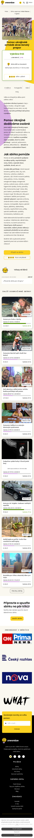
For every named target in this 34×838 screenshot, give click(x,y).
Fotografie (18, 88)
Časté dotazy (17, 784)
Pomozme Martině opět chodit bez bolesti (14, 354)
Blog (17, 791)
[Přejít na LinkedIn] (23, 756)
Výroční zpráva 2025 (17, 806)
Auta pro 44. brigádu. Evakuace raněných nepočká (17, 504)
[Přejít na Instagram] (15, 756)
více (17, 825)
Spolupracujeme (17, 809)
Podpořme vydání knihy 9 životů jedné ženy (16, 462)
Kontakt (17, 801)
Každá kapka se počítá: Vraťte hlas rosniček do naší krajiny (14, 540)
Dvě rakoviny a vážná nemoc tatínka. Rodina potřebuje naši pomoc (15, 390)
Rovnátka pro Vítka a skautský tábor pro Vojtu (17, 576)
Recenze (17, 789)
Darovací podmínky (17, 774)
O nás (17, 804)
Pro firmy (17, 772)
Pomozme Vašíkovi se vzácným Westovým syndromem (13, 426)
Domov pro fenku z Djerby (12, 319)
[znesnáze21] (7, 3)
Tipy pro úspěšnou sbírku (17, 786)
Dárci (28, 88)
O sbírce (7, 88)
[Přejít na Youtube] (19, 756)
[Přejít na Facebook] (10, 756)
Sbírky (17, 767)
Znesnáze (16, 796)
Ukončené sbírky (17, 769)
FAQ (17, 92)
